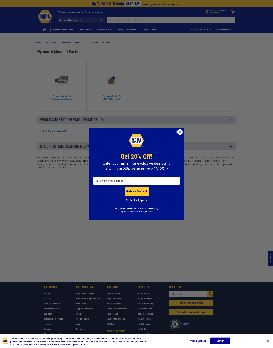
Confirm (220, 340)
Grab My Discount (136, 191)
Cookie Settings (198, 340)
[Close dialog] (180, 132)
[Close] (267, 340)
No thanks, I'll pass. (136, 200)
